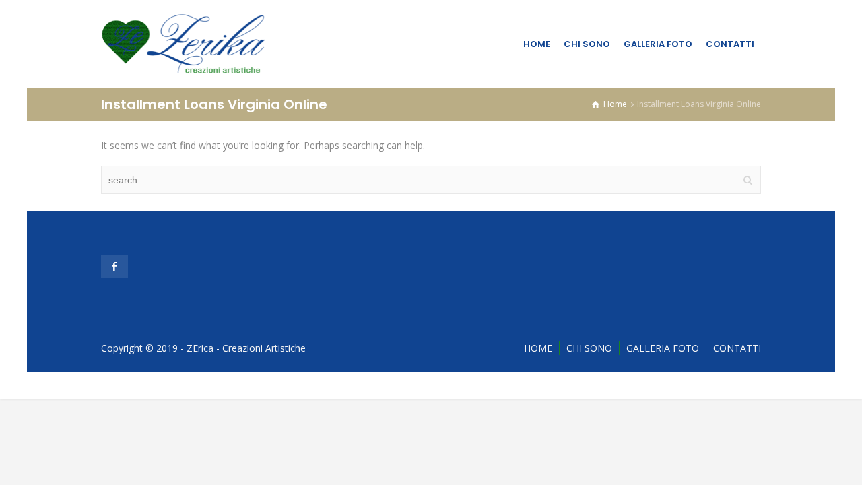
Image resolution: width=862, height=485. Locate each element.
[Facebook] (114, 266)
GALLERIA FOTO (658, 44)
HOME (536, 44)
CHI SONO (587, 44)
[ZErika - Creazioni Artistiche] (183, 43)
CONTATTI (730, 44)
